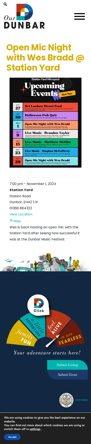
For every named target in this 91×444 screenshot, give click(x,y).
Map (17, 221)
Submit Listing (67, 364)
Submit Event (67, 374)
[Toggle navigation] (80, 16)
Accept (12, 437)
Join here (81, 400)
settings (35, 429)
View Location (21, 214)
